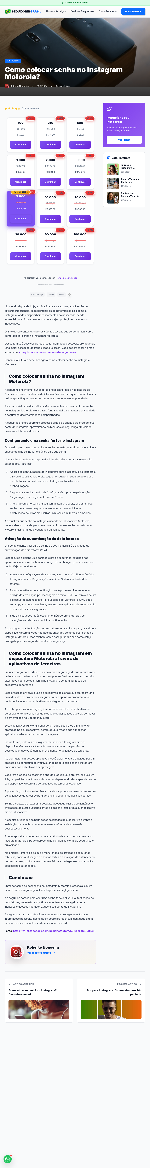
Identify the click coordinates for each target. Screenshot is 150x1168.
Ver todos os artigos (41, 952)
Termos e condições (66, 278)
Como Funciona (108, 11)
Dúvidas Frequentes (82, 11)
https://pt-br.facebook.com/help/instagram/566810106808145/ (54, 930)
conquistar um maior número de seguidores (47, 352)
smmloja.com (58, 285)
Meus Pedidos (133, 11)
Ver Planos (124, 139)
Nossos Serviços (56, 11)
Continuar (20, 144)
